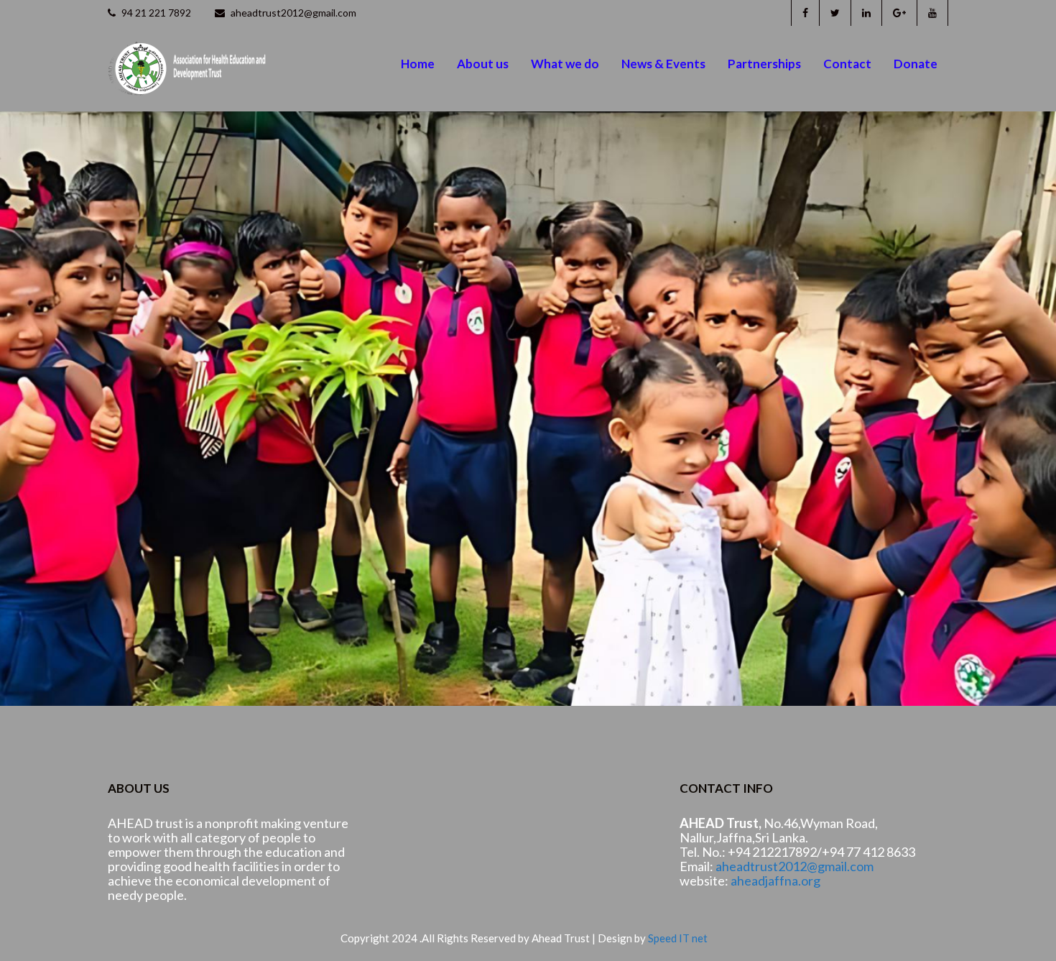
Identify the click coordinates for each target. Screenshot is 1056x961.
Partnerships (764, 63)
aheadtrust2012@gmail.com (292, 12)
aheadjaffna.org (775, 880)
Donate (915, 63)
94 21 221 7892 (155, 12)
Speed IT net (678, 938)
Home (418, 63)
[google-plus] (899, 13)
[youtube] (932, 13)
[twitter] (835, 13)
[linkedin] (866, 13)
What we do (565, 63)
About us (483, 63)
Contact (847, 63)
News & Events (663, 63)
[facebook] (805, 13)
